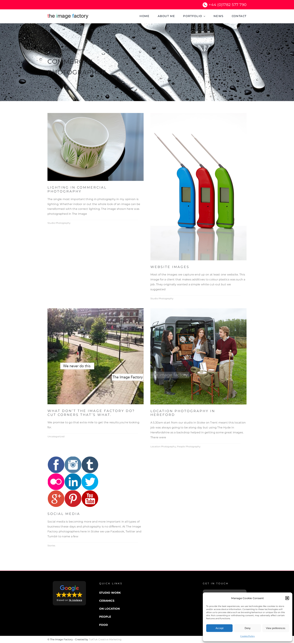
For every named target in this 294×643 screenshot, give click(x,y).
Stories (51, 545)
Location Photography (163, 446)
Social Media (63, 514)
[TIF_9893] (198, 309)
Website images (169, 267)
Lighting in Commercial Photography (77, 189)
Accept (219, 628)
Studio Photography (58, 223)
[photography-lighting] (95, 114)
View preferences (275, 628)
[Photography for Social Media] (73, 457)
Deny (248, 628)
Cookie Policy (247, 636)
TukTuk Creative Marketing (105, 639)
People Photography (188, 446)
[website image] (198, 114)
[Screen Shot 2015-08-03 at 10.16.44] (95, 309)
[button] (287, 598)
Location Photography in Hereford (182, 413)
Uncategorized (55, 436)
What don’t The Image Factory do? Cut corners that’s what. (91, 413)
